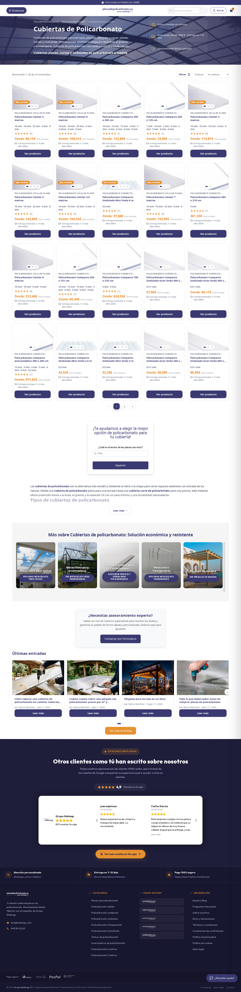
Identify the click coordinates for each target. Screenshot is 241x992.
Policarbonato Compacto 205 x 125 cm (164, 118)
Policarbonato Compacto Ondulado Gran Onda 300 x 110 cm (207, 279)
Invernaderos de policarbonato (108, 943)
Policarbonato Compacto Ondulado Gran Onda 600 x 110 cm (207, 359)
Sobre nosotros (201, 912)
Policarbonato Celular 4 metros (205, 118)
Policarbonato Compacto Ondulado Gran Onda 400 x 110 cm (163, 279)
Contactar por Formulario (120, 639)
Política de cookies (202, 943)
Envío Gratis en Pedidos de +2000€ (122, 2)
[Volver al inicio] (117, 10)
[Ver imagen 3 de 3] (36, 106)
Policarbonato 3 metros (104, 955)
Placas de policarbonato (73, 21)
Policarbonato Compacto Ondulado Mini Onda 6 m (118, 199)
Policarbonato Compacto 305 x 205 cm (120, 118)
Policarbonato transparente (106, 924)
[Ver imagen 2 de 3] (32, 106)
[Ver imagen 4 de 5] (124, 186)
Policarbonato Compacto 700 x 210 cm (120, 279)
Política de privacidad (204, 937)
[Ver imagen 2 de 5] (117, 186)
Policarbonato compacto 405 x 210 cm (208, 199)
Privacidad (206, 987)
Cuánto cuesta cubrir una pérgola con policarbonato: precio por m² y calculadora (92, 700)
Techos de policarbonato (104, 937)
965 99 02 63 (18, 928)
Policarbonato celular (103, 906)
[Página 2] (123, 723)
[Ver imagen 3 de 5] (120, 186)
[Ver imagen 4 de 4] (38, 186)
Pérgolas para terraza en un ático (145, 698)
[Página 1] (119, 723)
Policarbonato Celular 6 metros (73, 118)
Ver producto (32, 153)
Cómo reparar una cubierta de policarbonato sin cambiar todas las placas (37, 700)
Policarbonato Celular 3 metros (29, 118)
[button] (195, 820)
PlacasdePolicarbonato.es (46, 21)
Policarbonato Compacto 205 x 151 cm (76, 279)
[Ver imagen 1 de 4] (27, 186)
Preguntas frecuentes (204, 906)
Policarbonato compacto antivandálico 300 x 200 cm (32, 359)
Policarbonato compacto (104, 912)
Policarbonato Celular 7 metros (161, 199)
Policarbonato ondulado (104, 918)
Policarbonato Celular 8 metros (29, 279)
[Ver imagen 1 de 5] (113, 186)
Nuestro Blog (200, 900)
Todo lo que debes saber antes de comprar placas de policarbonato (199, 700)
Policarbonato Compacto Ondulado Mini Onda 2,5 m (75, 359)
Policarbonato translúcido (105, 930)
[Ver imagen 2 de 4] (31, 186)
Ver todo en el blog (120, 730)
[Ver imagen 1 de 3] (29, 106)
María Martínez (27, 707)
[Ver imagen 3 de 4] (34, 186)
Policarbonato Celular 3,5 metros (74, 199)
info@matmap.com (21, 922)
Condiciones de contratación (208, 930)
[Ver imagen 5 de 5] (128, 186)
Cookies (230, 987)
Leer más (38, 713)
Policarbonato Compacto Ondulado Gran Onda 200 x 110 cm (163, 359)
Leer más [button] (105, 834)
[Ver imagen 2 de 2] (122, 106)
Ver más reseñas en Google (120, 854)
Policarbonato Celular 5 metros (29, 199)
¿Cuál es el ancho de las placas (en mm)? (120, 447)
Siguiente (120, 465)
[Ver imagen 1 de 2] (118, 106)
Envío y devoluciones (204, 918)
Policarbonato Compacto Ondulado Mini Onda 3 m (118, 359)
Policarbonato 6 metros (104, 949)
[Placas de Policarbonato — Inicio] (18, 896)
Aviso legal (198, 949)
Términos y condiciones (205, 924)
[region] (32, 96)
